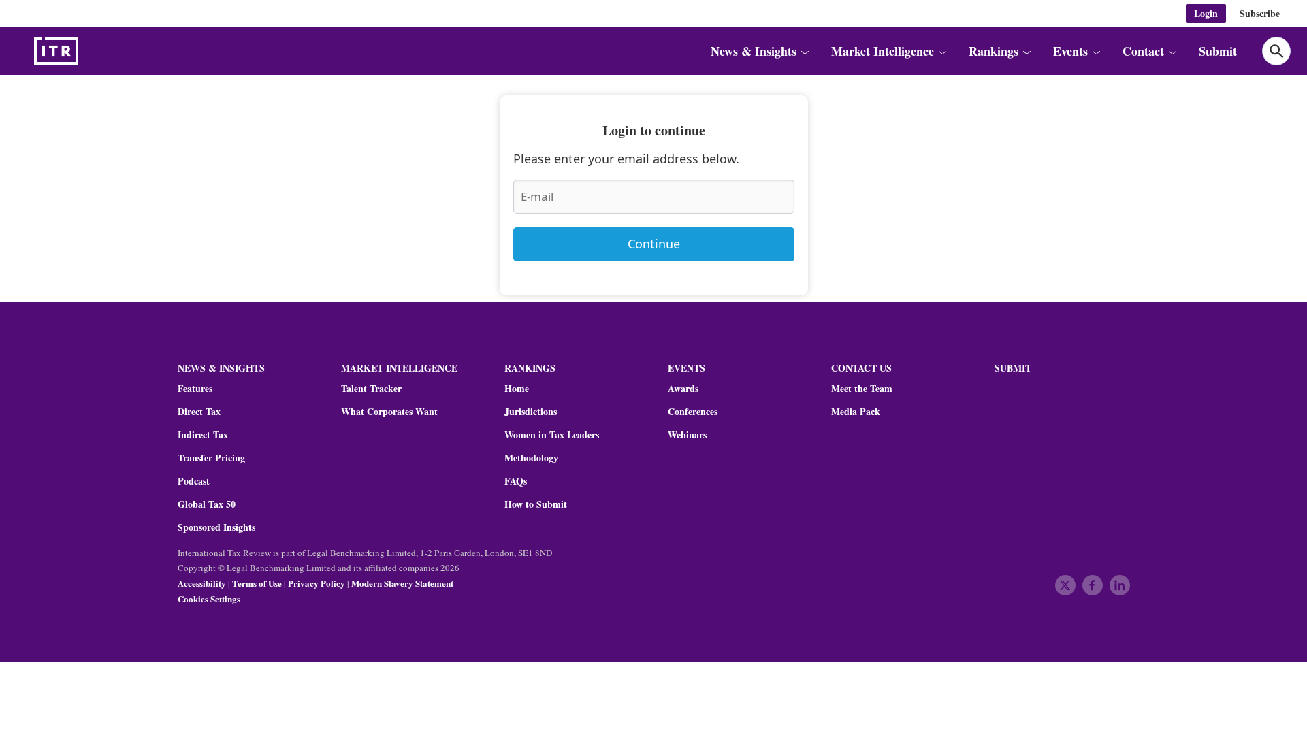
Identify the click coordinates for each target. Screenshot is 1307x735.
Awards (683, 388)
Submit (1218, 51)
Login (1206, 13)
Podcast (194, 481)
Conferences (692, 411)
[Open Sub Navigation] (804, 51)
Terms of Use (257, 582)
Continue (654, 243)
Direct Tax (199, 411)
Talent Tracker (371, 388)
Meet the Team (861, 388)
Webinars (687, 435)
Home (516, 388)
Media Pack (855, 411)
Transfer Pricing (211, 458)
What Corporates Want (389, 411)
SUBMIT (1013, 368)
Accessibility (202, 582)
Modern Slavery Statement (402, 582)
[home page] (88, 51)
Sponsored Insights (216, 527)
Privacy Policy (316, 582)
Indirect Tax (203, 435)
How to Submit (535, 504)
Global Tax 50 (207, 504)
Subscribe (1260, 13)
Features (195, 388)
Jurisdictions (530, 411)
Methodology (531, 458)
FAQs (515, 481)
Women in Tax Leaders (551, 435)
